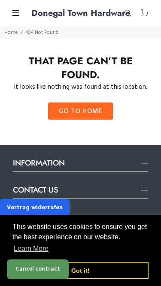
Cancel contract (37, 269)
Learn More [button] (31, 248)
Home (11, 32)
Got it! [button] (80, 270)
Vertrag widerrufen (35, 208)
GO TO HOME (81, 111)
